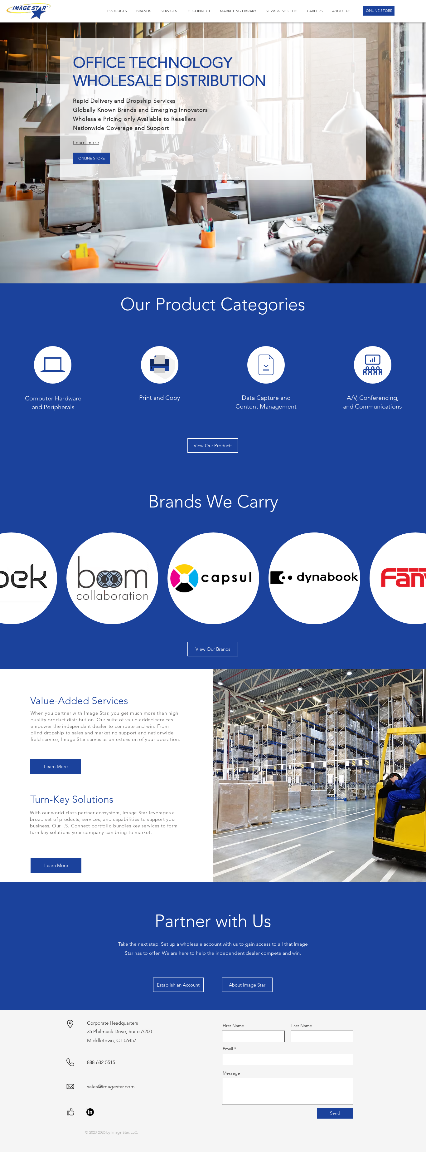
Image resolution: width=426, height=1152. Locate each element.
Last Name (301, 1025)
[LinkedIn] (90, 1112)
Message (231, 1073)
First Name (233, 1025)
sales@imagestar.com (111, 1087)
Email (228, 1049)
